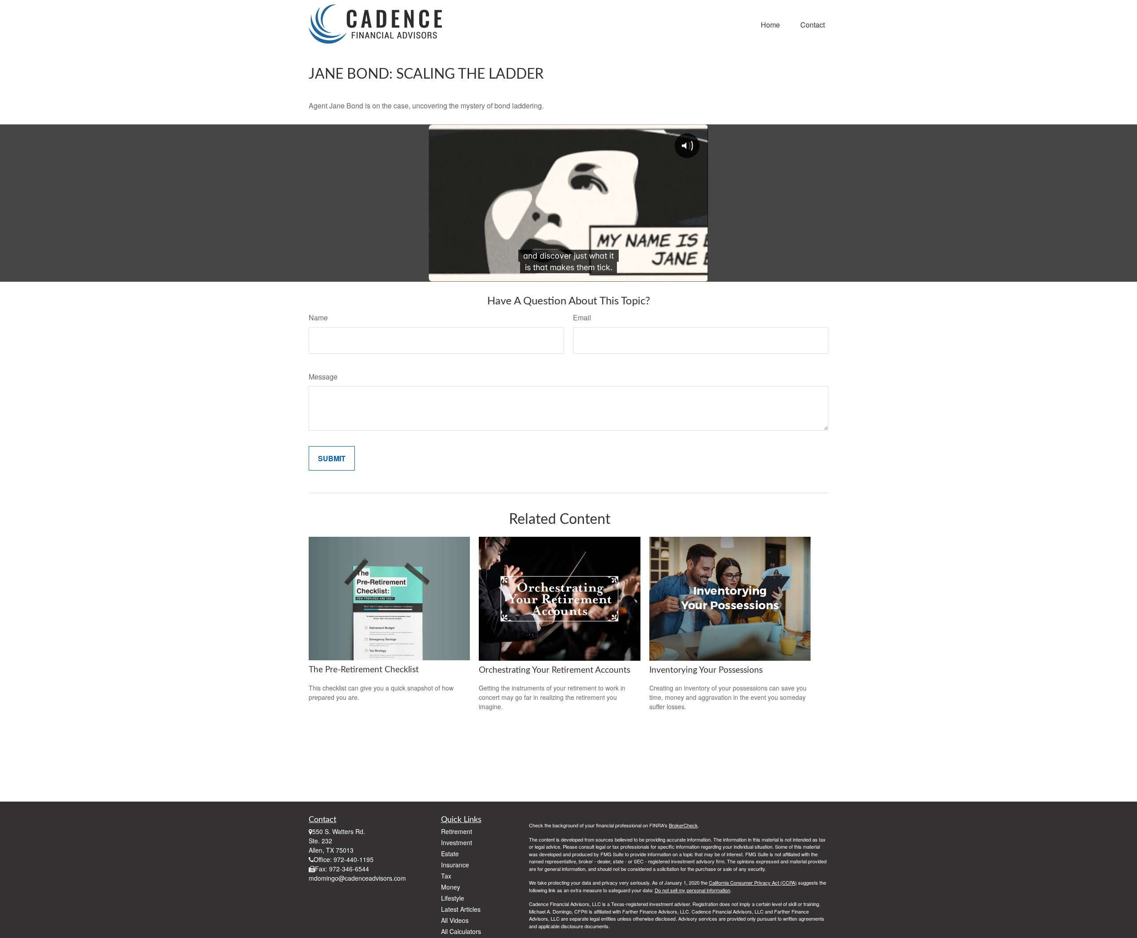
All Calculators (461, 931)
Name (318, 317)
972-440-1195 (354, 859)
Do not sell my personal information (692, 890)
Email (582, 317)
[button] (770, 24)
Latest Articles (461, 909)
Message (323, 376)
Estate (450, 853)
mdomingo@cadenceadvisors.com (357, 878)
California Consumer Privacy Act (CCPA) (753, 882)
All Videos (455, 920)
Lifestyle (452, 898)
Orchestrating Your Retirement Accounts (554, 670)
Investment (456, 842)
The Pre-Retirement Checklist (364, 670)
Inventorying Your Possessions (706, 670)
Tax (446, 875)
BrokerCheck (683, 825)
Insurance (455, 864)
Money (450, 886)
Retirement (456, 831)
